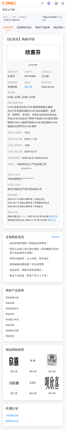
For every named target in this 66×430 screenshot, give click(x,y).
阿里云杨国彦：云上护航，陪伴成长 (29, 258)
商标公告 (12, 212)
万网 (14, 17)
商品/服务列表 (15, 102)
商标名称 (12, 71)
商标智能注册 (12, 297)
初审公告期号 (15, 132)
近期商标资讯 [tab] (24, 27)
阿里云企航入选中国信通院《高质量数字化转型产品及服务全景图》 (34, 250)
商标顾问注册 (12, 330)
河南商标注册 (12, 415)
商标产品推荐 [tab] (42, 27)
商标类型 (12, 82)
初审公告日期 (15, 139)
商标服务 (23, 17)
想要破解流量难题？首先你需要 (27, 264)
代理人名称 (14, 184)
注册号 (28, 71)
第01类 (28, 86)
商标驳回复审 (12, 308)
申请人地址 (14, 174)
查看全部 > (55, 237)
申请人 (11, 164)
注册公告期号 (15, 145)
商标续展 (10, 302)
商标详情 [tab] (8, 27)
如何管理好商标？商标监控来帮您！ (29, 243)
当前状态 (46, 71)
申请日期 (46, 82)
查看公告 (53, 216)
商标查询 (10, 335)
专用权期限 (14, 158)
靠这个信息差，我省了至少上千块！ (29, 275)
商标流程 (12, 195)
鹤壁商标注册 (12, 421)
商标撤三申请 (12, 319)
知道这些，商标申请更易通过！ (27, 270)
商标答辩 (10, 313)
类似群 (11, 92)
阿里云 (5, 17)
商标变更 (10, 324)
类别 (27, 82)
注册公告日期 (15, 151)
